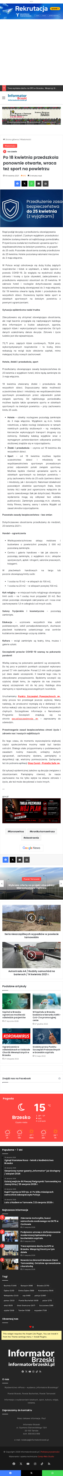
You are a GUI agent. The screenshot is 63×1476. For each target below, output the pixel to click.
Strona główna (12, 139)
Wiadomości (25, 139)
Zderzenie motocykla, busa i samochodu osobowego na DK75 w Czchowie (39, 1221)
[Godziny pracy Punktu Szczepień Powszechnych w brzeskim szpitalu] (47, 1036)
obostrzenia (32, 837)
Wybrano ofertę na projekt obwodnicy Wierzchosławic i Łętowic (31, 887)
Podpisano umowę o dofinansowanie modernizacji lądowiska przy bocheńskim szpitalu (41, 1235)
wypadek (40, 1310)
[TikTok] (37, 1371)
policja (40, 1295)
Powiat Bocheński (28, 1300)
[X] (24, 184)
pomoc (9, 1300)
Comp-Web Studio (46, 1456)
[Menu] (3, 98)
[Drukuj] (45, 184)
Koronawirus (16, 831)
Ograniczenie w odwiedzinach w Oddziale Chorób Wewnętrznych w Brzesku (16, 1051)
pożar (47, 1300)
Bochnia (10, 1285)
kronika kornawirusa (43, 831)
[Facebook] (17, 184)
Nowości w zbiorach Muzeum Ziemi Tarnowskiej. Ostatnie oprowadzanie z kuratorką (41, 1263)
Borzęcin (27, 1285)
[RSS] (40, 1371)
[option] (31, 883)
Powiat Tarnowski (32, 879)
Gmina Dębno (26, 1290)
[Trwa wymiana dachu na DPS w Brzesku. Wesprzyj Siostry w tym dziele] (10, 1250)
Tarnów (24, 1310)
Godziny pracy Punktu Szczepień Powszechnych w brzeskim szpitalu (46, 1049)
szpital (9, 1310)
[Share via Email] (38, 184)
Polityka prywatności (50, 1452)
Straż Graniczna (26, 1305)
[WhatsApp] (31, 184)
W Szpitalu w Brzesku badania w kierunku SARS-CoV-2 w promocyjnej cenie (47, 1016)
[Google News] (31, 848)
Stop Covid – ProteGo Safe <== (44, 763)
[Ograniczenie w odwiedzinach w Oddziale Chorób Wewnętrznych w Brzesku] (16, 1036)
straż (8, 1305)
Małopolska (11, 1295)
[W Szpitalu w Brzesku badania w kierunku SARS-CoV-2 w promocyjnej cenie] (47, 1001)
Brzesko (43, 1285)
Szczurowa (46, 1305)
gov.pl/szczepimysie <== (25, 718)
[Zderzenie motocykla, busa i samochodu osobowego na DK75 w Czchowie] (10, 1222)
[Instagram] (33, 1371)
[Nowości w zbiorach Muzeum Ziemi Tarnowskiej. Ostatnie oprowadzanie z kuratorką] (10, 1264)
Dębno (9, 1290)
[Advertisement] (31, 62)
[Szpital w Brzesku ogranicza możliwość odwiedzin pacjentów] (16, 1001)
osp (26, 1295)
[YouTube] (30, 1371)
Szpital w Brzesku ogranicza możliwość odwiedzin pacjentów (14, 1015)
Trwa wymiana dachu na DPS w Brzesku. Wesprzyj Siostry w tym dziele (38, 1249)
